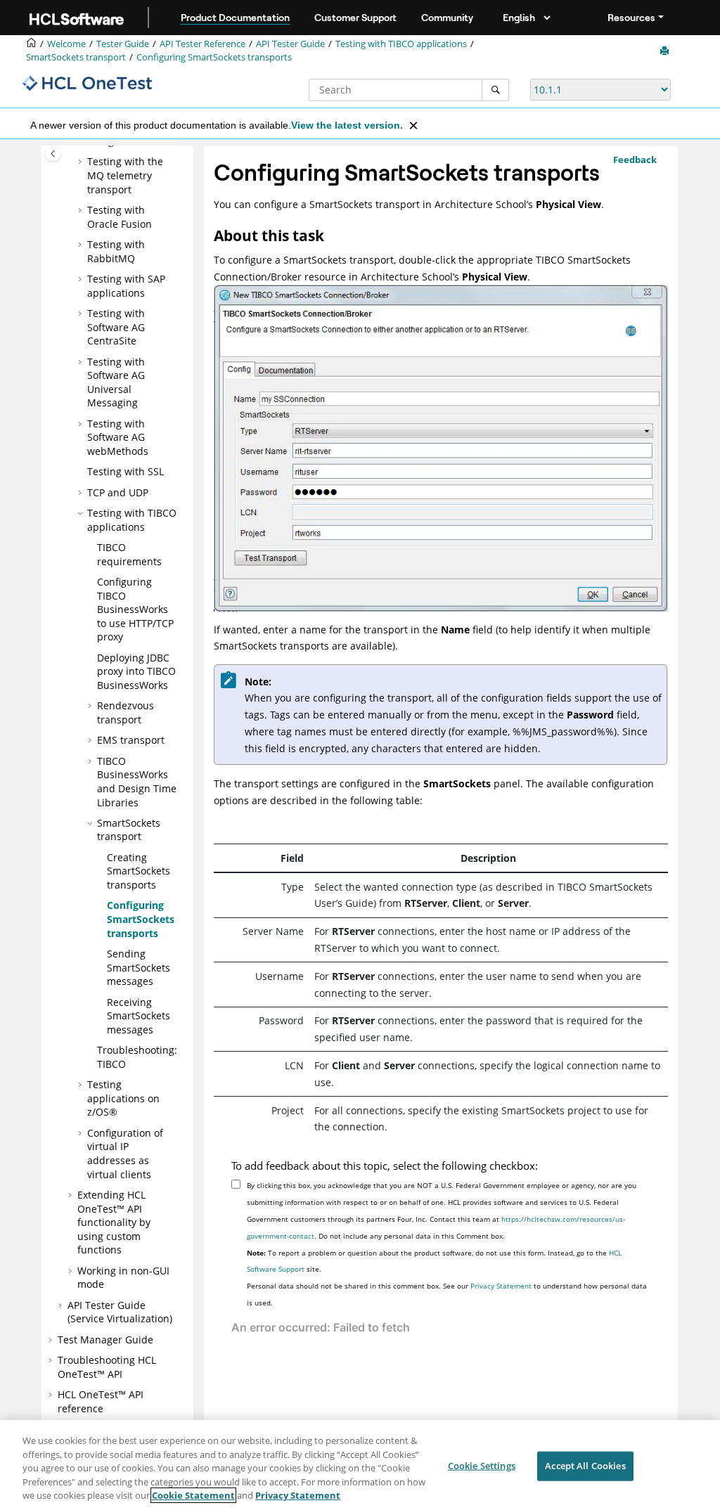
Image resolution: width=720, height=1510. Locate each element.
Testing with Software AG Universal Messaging (116, 382)
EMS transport (131, 740)
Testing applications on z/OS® (123, 1098)
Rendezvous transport (125, 712)
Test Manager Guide (105, 1339)
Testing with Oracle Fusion (119, 217)
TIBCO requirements (129, 554)
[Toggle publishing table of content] (53, 153)
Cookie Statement (193, 1495)
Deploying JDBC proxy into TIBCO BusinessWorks (136, 671)
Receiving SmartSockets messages (138, 1015)
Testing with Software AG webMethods (117, 437)
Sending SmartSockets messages (138, 967)
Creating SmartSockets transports (138, 871)
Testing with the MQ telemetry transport (125, 175)
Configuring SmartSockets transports (214, 57)
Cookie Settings (481, 1465)
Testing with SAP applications (126, 285)
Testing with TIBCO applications (401, 44)
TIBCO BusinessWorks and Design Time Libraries (136, 781)
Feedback (635, 159)
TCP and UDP (117, 492)
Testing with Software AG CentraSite (116, 326)
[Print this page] (666, 51)
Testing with (116, 251)
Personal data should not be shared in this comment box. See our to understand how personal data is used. (447, 1294)
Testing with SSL (125, 471)
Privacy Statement (501, 1286)
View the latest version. (347, 125)
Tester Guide (122, 44)
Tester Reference (202, 44)
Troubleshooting (107, 1367)
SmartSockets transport (76, 57)
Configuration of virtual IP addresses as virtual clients (125, 1153)
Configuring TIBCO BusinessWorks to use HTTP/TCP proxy (135, 609)
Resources (631, 17)
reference (100, 1401)
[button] (81, 162)
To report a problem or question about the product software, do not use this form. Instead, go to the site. (434, 1261)
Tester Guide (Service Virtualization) (120, 1312)
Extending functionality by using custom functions (113, 1222)
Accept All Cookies (585, 1465)
